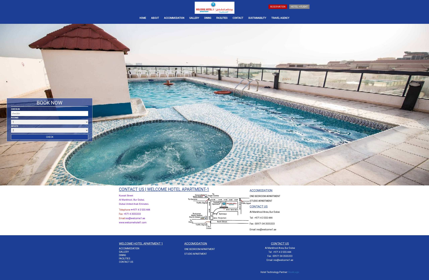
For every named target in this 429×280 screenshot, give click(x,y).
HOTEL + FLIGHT (299, 6)
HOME (143, 18)
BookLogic (293, 272)
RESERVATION (277, 6)
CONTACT (238, 18)
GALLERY (194, 18)
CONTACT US (126, 262)
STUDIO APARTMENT (261, 201)
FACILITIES (222, 18)
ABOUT (155, 18)
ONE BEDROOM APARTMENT (265, 196)
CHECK (49, 137)
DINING (122, 255)
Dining (207, 18)
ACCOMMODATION (174, 18)
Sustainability (257, 18)
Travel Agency (280, 18)
